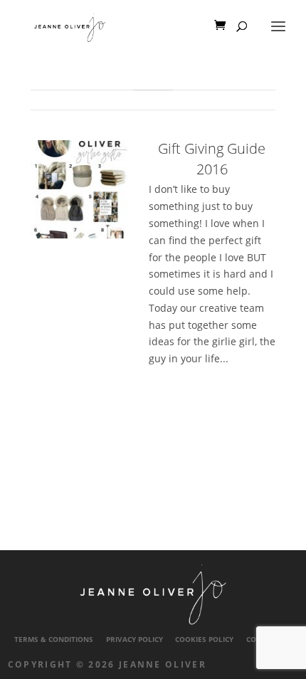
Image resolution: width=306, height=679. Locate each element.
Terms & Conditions (53, 639)
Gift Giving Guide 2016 (211, 159)
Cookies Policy (204, 639)
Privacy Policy (134, 639)
